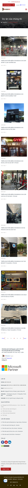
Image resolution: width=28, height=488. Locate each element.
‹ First (3, 338)
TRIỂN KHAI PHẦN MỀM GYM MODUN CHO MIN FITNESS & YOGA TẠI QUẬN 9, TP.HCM (13, 329)
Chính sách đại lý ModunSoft (8, 413)
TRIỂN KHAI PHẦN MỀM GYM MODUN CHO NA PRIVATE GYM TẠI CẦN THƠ (13, 228)
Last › (25, 338)
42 (11, 338)
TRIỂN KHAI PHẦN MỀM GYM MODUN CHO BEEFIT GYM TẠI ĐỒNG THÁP (12, 95)
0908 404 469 (23, 385)
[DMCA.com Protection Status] (5, 446)
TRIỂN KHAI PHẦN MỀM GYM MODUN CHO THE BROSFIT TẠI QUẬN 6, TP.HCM (13, 262)
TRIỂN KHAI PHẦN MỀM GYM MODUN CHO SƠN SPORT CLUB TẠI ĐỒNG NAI (13, 61)
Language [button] (18, 5)
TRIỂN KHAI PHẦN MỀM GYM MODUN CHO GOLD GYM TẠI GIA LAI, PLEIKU (14, 295)
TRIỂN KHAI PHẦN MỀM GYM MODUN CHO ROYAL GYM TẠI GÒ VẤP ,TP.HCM (12, 161)
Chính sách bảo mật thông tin (9, 409)
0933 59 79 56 (16, 385)
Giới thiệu (4, 415)
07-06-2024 (3, 258)
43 (14, 338)
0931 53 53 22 (10, 385)
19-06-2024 (3, 58)
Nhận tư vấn (6, 469)
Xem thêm (3, 65)
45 (20, 338)
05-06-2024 (3, 292)
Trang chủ (4, 22)
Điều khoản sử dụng (6, 411)
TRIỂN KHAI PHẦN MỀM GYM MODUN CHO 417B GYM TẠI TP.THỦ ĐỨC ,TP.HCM (13, 195)
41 (7, 338)
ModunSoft (9, 358)
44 (17, 338)
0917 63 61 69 (8, 382)
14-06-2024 (3, 125)
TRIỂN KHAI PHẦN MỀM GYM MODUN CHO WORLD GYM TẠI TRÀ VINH (12, 128)
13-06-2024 (3, 158)
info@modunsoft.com (15, 1)
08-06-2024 (3, 191)
